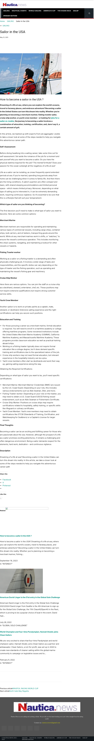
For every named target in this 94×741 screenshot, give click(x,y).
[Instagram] (10, 728)
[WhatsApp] (19, 46)
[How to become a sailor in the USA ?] (31, 519)
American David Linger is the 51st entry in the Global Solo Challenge (30, 597)
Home (2, 21)
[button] (89, 13)
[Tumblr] (30, 728)
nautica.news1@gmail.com (51, 723)
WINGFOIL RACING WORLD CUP (25, 688)
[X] (8, 46)
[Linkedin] (17, 728)
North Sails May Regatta (19, 691)
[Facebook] (2, 46)
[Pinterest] (13, 46)
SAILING (10, 21)
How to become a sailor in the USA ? (16, 536)
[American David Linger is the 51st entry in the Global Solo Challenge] (31, 581)
